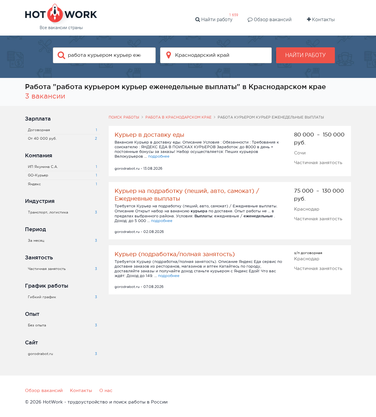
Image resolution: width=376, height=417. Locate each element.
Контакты (323, 19)
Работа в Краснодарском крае (178, 117)
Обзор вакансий (272, 19)
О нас (106, 390)
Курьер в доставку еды (149, 134)
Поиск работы (124, 117)
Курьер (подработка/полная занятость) (175, 254)
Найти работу (216, 19)
